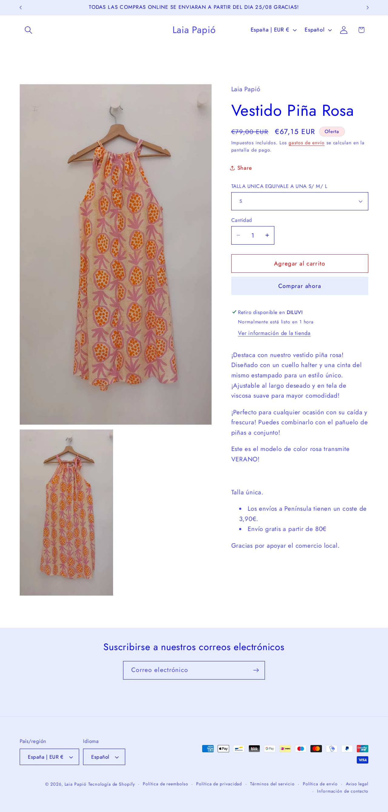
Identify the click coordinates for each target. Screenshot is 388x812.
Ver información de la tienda (274, 333)
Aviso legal (357, 784)
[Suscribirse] (256, 670)
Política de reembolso (165, 784)
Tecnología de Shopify (111, 784)
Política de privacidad (219, 784)
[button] (28, 29)
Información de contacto (342, 791)
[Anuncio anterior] (20, 7)
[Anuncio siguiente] (367, 7)
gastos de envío (307, 142)
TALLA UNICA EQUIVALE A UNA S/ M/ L (279, 185)
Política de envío (320, 784)
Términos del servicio (272, 784)
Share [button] (244, 168)
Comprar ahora (299, 286)
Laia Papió (75, 784)
